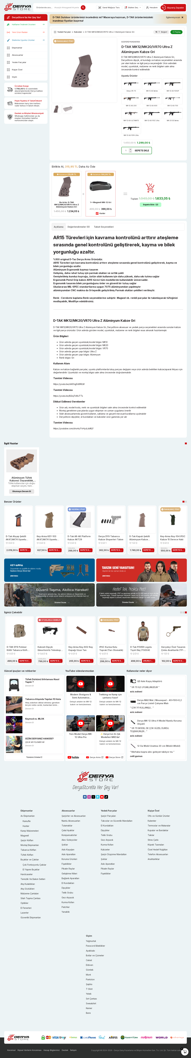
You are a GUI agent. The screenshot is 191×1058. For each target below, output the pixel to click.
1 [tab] (186, 443)
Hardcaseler (27, 874)
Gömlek (89, 969)
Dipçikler (66, 888)
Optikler (24, 903)
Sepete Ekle (142, 150)
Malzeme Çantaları (30, 893)
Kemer (89, 1008)
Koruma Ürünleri (69, 859)
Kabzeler (78, 32)
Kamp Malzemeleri (30, 831)
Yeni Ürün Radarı (20, 32)
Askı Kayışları (68, 849)
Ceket (89, 960)
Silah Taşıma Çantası (30, 898)
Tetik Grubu (67, 892)
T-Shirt (89, 989)
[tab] (59, 226)
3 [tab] (186, 612)
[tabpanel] (21, 471)
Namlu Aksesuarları (71, 821)
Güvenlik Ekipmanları (31, 917)
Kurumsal (11, 1050)
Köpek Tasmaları (156, 844)
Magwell (25, 835)
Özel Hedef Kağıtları (158, 849)
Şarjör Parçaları (108, 816)
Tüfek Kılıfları (27, 854)
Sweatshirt (91, 1003)
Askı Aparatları (69, 854)
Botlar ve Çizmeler (95, 955)
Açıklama (58, 227)
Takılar (151, 835)
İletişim (73, 1050)
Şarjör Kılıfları (27, 840)
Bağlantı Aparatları (70, 878)
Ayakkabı (90, 950)
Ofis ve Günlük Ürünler (159, 816)
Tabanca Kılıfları (28, 850)
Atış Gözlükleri (27, 888)
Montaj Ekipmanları (30, 845)
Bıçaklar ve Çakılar (30, 859)
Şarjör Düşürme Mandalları (114, 854)
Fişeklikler (66, 864)
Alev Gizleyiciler (69, 840)
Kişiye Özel (17, 69)
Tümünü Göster (33, 757)
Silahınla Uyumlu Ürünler (23, 40)
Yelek (88, 993)
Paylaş (177, 32)
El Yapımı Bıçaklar (31, 869)
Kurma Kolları (68, 902)
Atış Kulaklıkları (28, 884)
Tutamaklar (67, 825)
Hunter (26, 826)
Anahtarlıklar (154, 859)
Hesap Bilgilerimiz (52, 1050)
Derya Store (114, 757)
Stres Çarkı (153, 840)
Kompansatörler (69, 835)
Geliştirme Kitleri (69, 873)
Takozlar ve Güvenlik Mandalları (116, 821)
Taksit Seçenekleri (104, 227)
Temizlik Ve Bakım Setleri (33, 879)
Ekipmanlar (17, 47)
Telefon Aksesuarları (158, 854)
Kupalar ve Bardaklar (158, 830)
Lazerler (25, 912)
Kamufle (27, 821)
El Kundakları (68, 883)
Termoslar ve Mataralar (159, 825)
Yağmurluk (91, 941)
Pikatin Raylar (68, 868)
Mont (88, 974)
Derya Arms (95, 757)
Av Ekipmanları (28, 816)
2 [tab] (186, 502)
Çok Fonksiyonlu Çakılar (34, 864)
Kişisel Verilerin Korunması (29, 1050)
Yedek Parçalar (19, 62)
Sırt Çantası (91, 998)
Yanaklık (66, 912)
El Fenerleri (26, 908)
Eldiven (89, 965)
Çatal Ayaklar (68, 830)
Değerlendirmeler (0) (79, 227)
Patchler (66, 907)
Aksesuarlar (17, 55)
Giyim (14, 77)
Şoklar (65, 844)
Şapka (89, 984)
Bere (88, 1013)
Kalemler (152, 821)
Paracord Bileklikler (95, 945)
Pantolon (90, 979)
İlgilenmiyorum (173, 17)
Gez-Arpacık (68, 897)
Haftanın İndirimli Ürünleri (24, 24)
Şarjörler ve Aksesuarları (74, 816)
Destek (65, 1050)
